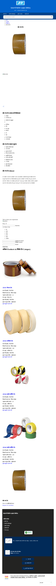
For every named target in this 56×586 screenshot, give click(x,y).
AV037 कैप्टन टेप (7, 287)
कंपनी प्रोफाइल (12, 14)
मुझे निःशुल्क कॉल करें (29, 568)
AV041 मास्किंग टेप (8, 341)
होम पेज (5, 14)
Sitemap (7, 530)
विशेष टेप (8, 23)
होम (7, 20)
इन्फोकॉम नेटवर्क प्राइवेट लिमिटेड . (18, 577)
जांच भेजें (29, 559)
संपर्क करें (27, 14)
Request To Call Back (8, 505)
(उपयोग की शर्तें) (41, 576)
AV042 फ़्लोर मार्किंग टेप (9, 394)
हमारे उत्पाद (20, 14)
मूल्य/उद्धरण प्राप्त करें (7, 303)
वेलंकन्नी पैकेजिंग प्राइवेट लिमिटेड (20, 9)
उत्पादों (7, 22)
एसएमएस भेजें (29, 562)
